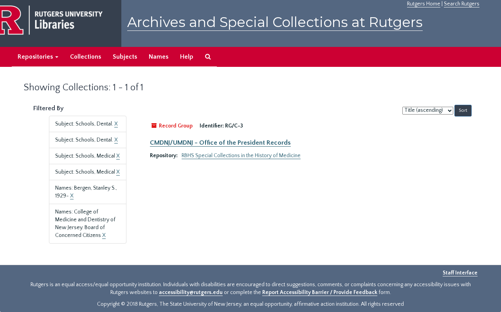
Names (158, 56)
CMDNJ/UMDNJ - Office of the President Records (220, 142)
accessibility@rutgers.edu (191, 292)
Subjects (125, 56)
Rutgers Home (423, 4)
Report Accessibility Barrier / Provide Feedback (319, 292)
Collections (85, 56)
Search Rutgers (461, 4)
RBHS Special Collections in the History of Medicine (241, 155)
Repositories (36, 56)
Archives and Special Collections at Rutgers (275, 22)
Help (186, 56)
